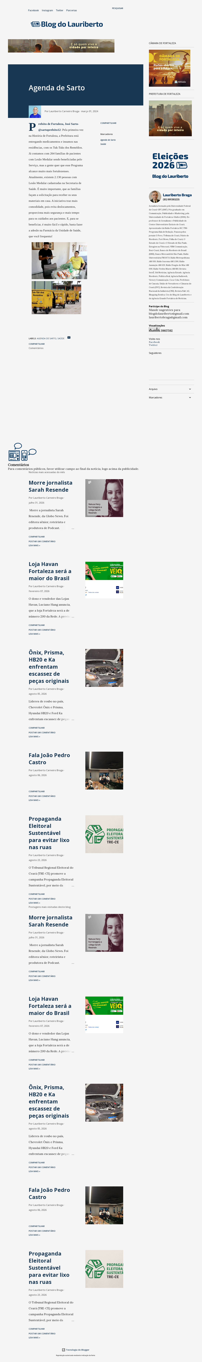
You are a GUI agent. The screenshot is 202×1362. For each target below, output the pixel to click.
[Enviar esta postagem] (69, 338)
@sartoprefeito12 (49, 129)
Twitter (59, 10)
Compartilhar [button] (108, 123)
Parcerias (71, 10)
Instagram (47, 10)
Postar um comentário (42, 541)
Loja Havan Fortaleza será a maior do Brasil (50, 571)
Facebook (33, 10)
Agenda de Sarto (108, 139)
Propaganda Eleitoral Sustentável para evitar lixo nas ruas (49, 833)
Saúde (103, 144)
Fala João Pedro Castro (49, 758)
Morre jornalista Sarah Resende (50, 486)
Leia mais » (34, 545)
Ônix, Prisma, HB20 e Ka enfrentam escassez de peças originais (49, 666)
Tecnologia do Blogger (77, 1349)
